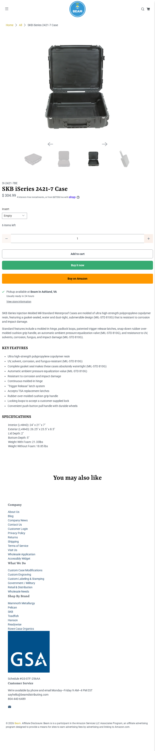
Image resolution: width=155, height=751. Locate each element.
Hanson (13, 620)
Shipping (13, 541)
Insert (5, 209)
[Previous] (50, 144)
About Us (13, 511)
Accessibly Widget (19, 558)
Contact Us (15, 524)
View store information (18, 301)
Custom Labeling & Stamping (26, 578)
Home (9, 25)
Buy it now (77, 265)
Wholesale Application (21, 554)
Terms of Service (18, 545)
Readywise (14, 624)
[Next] (105, 144)
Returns (13, 537)
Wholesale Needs (18, 591)
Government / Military (21, 583)
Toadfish (13, 616)
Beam (18, 723)
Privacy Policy (16, 533)
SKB (10, 611)
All (20, 25)
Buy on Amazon (77, 278)
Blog (11, 516)
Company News (18, 520)
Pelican (12, 607)
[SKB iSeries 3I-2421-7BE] (77, 87)
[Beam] (77, 9)
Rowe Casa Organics (21, 628)
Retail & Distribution (20, 587)
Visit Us (12, 550)
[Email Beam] (9, 707)
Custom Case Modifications (25, 570)
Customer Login (18, 528)
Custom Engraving (19, 574)
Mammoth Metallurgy (21, 603)
